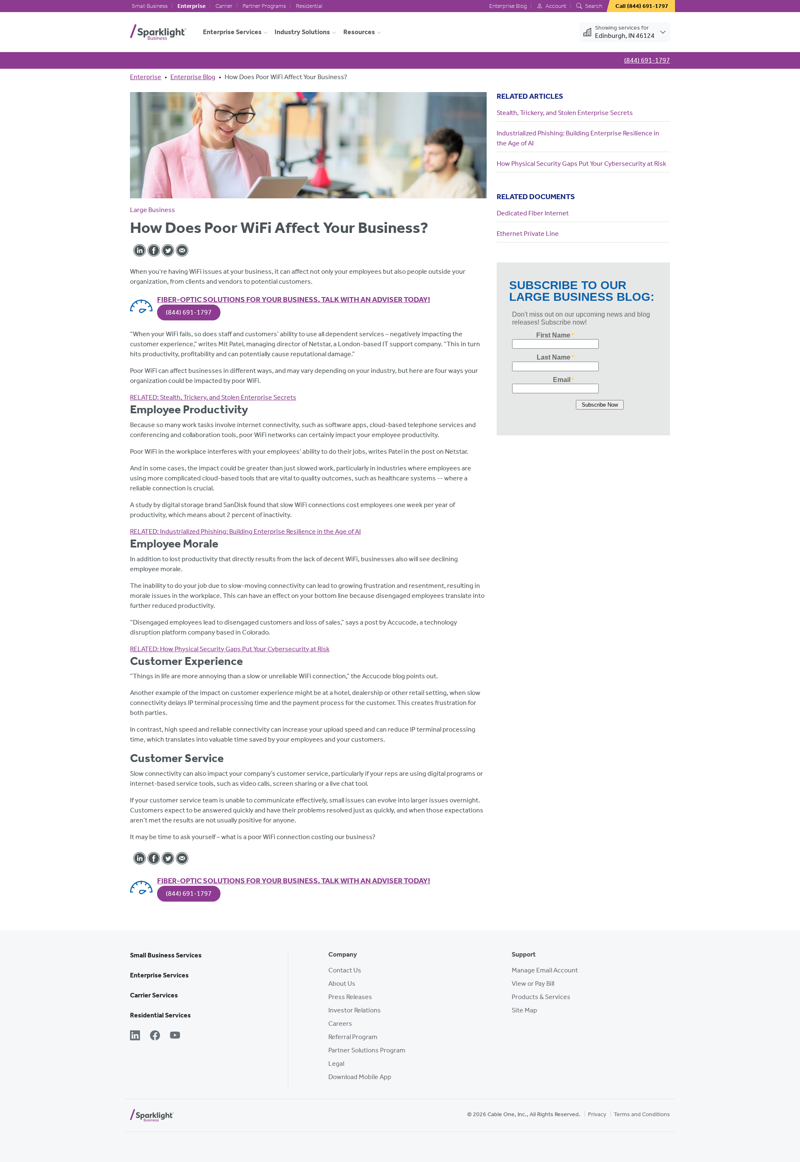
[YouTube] (175, 1036)
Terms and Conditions (642, 1114)
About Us (341, 983)
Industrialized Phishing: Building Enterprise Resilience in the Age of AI (245, 531)
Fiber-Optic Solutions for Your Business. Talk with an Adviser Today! (293, 299)
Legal (336, 1063)
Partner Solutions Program (366, 1050)
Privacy (597, 1114)
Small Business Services (166, 955)
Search (593, 6)
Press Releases (350, 997)
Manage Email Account (545, 970)
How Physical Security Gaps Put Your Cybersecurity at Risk (230, 649)
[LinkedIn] (135, 1036)
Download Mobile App (359, 1077)
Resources (359, 32)
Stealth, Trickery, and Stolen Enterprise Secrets (213, 397)
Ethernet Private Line (528, 233)
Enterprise (191, 6)
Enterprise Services (232, 32)
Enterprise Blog (508, 6)
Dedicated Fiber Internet (533, 213)
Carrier (223, 6)
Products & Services (541, 997)
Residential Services (160, 1015)
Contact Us (344, 970)
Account (555, 6)
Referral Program (353, 1037)
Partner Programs (264, 6)
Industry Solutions (302, 32)
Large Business (152, 210)
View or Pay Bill (533, 983)
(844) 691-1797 (189, 312)
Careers (340, 1023)
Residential (309, 6)
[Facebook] (155, 1036)
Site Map (524, 1010)
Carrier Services (154, 995)
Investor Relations (354, 1010)
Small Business (150, 6)
